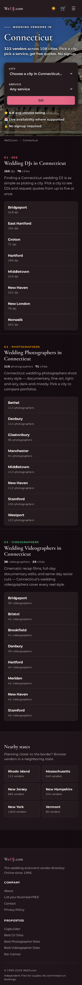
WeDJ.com (11, 140)
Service (15, 84)
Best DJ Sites (13, 935)
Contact (10, 903)
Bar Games (12, 954)
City (12, 68)
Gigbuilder (12, 929)
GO (41, 100)
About (8, 891)
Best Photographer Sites (22, 941)
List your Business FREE (21, 897)
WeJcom (13, 8)
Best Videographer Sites (22, 947)
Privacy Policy (14, 909)
